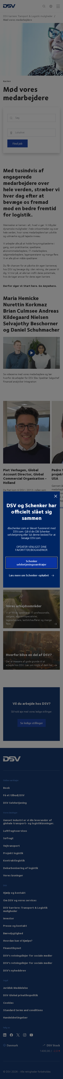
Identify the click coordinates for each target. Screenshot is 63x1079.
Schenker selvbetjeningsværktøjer (31, 562)
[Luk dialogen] (55, 495)
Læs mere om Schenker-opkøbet (29, 575)
